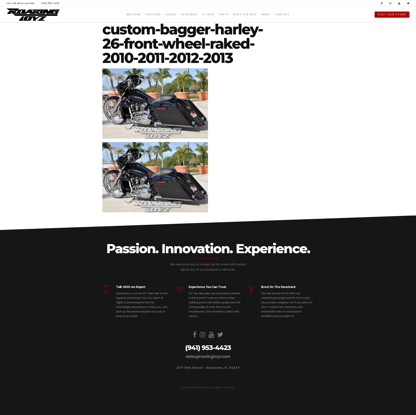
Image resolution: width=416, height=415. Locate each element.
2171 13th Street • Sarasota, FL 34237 (208, 368)
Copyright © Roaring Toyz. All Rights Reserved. (208, 387)
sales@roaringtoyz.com (208, 356)
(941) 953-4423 (50, 3)
